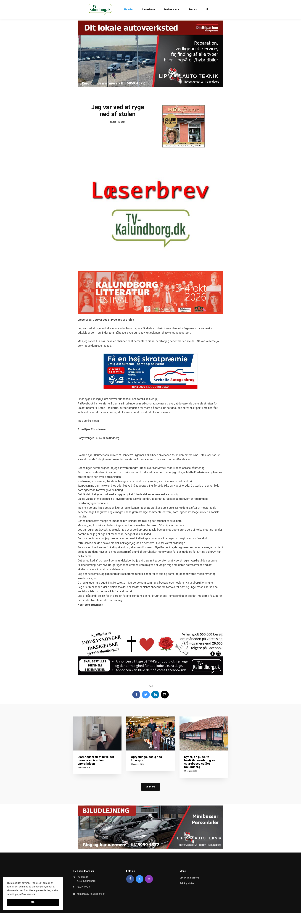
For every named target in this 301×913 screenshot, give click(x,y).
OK (32, 902)
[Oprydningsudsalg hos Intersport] (150, 733)
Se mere (150, 786)
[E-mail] (165, 694)
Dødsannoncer (172, 9)
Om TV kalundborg (189, 877)
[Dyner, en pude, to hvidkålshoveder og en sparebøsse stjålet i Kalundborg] (204, 733)
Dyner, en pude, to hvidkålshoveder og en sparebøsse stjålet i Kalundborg (199, 762)
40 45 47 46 (83, 887)
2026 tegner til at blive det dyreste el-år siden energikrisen (96, 760)
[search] (206, 9)
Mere (192, 9)
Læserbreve (148, 9)
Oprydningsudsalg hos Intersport (146, 758)
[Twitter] (146, 694)
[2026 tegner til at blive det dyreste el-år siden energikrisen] (97, 733)
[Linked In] (155, 694)
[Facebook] (136, 694)
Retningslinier (187, 883)
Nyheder (128, 9)
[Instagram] (149, 879)
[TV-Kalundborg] (100, 9)
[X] (139, 879)
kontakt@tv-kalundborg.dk (91, 893)
